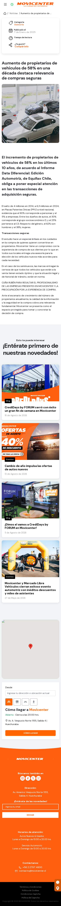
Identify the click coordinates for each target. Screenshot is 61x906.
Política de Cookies (30, 890)
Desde (8, 687)
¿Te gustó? (20, 44)
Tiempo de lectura (23, 37)
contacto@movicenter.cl (32, 870)
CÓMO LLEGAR (31, 733)
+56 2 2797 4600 (32, 867)
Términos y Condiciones (30, 887)
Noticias (14, 13)
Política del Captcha (31, 897)
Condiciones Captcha (30, 894)
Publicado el (20, 30)
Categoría (19, 22)
